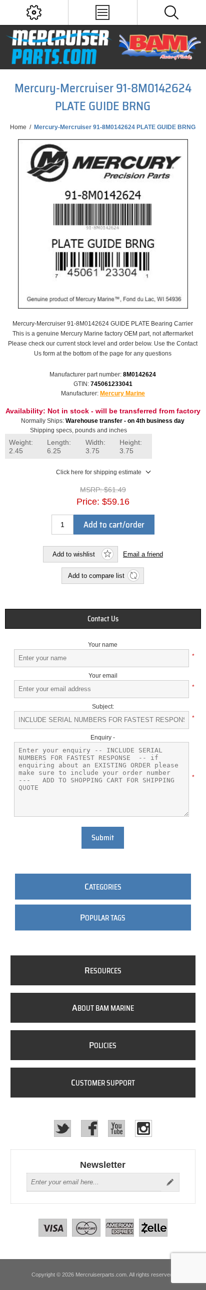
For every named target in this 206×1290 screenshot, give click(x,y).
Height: (131, 446)
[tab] (102, 619)
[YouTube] (116, 1128)
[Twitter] (62, 1128)
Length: (59, 446)
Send (170, 1182)
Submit (103, 838)
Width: (96, 446)
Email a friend (143, 554)
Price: (88, 502)
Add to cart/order (114, 524)
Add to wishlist (73, 554)
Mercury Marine (122, 393)
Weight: (21, 446)
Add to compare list (96, 575)
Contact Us (103, 618)
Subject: (103, 706)
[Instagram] (144, 1128)
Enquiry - (102, 737)
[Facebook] (90, 1128)
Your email (103, 675)
